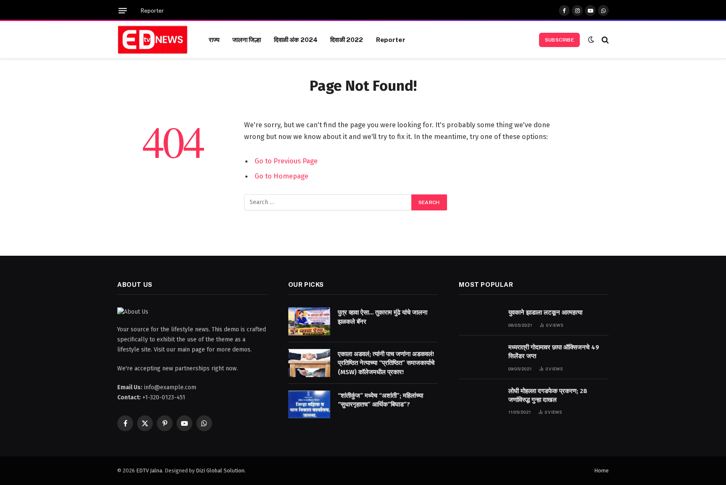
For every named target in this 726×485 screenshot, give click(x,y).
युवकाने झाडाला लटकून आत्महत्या (545, 312)
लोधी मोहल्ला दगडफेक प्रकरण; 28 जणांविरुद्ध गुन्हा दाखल (547, 395)
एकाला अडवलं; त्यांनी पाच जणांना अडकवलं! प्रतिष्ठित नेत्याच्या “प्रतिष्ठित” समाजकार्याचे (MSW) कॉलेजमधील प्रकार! (386, 363)
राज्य (214, 39)
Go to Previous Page (286, 161)
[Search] (604, 39)
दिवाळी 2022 (346, 39)
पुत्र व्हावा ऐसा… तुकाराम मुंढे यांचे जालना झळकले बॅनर (382, 317)
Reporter (152, 11)
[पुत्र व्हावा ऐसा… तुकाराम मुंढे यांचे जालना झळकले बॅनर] (309, 321)
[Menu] (122, 11)
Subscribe (559, 40)
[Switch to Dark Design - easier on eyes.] (591, 39)
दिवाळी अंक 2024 (296, 39)
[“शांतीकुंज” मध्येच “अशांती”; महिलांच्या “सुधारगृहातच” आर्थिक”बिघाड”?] (309, 405)
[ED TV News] (152, 40)
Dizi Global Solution (220, 470)
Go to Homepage (281, 176)
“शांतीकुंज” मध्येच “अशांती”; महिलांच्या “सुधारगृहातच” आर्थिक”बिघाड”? (380, 400)
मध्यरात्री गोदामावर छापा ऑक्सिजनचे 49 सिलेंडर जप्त (553, 351)
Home (601, 470)
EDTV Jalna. (149, 470)
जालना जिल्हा (246, 39)
